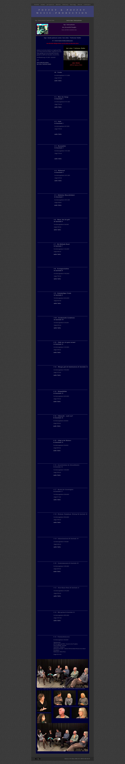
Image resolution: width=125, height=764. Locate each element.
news (43, 4)
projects (50, 4)
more (80, 4)
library (65, 4)
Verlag (73, 4)
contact (87, 4)
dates (58, 4)
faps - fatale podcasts (69, 24)
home (36, 4)
